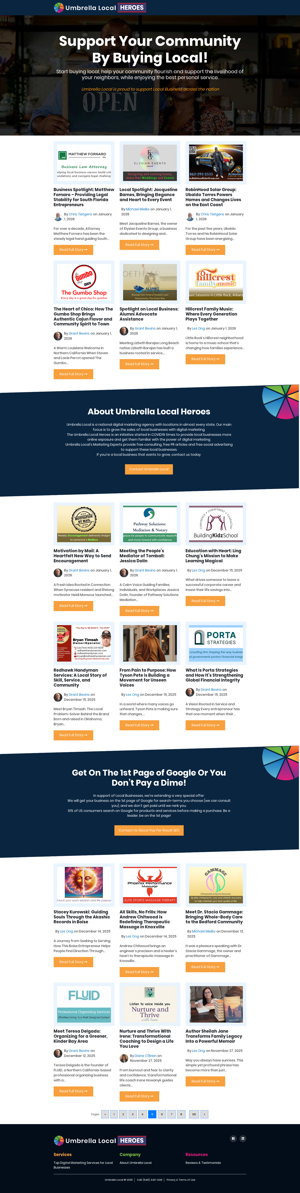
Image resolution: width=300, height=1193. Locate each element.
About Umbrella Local (136, 1163)
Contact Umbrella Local (149, 469)
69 (194, 1114)
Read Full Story (72, 249)
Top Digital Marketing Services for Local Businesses (83, 1165)
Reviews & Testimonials (203, 1163)
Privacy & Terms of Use (181, 1180)
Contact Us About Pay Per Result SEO (149, 830)
